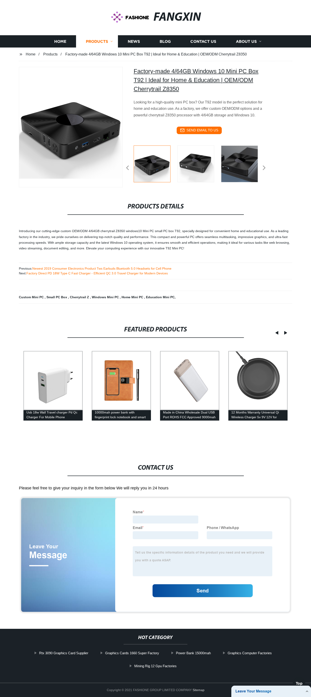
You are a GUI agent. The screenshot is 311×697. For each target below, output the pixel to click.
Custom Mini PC (32, 297)
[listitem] (155, 166)
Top (299, 685)
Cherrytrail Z (80, 297)
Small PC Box (57, 297)
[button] (127, 168)
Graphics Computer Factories (250, 653)
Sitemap (198, 690)
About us (246, 41)
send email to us (202, 130)
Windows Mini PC (106, 297)
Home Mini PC (133, 297)
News (134, 41)
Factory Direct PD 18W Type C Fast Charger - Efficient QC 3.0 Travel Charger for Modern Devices (97, 273)
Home (60, 41)
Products (97, 41)
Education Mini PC (160, 297)
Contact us (203, 41)
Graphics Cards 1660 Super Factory (132, 653)
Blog (165, 41)
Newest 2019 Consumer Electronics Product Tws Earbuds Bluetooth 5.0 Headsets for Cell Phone (101, 268)
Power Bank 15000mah (193, 653)
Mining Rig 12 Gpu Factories (155, 666)
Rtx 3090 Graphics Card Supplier (63, 653)
